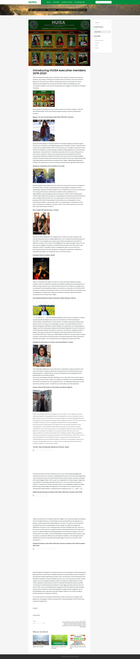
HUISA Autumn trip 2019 (38, 646)
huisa (69, 624)
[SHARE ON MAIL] (44, 623)
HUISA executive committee (76, 624)
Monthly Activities (40, 9)
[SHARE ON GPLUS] (39, 623)
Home (31, 9)
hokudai (65, 624)
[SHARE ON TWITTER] (34, 623)
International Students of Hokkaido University (72, 625)
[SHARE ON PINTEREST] (41, 623)
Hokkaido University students (79, 623)
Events (97, 43)
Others (97, 48)
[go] (110, 2)
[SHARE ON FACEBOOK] (36, 623)
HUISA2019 (84, 624)
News (57, 62)
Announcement (52, 9)
